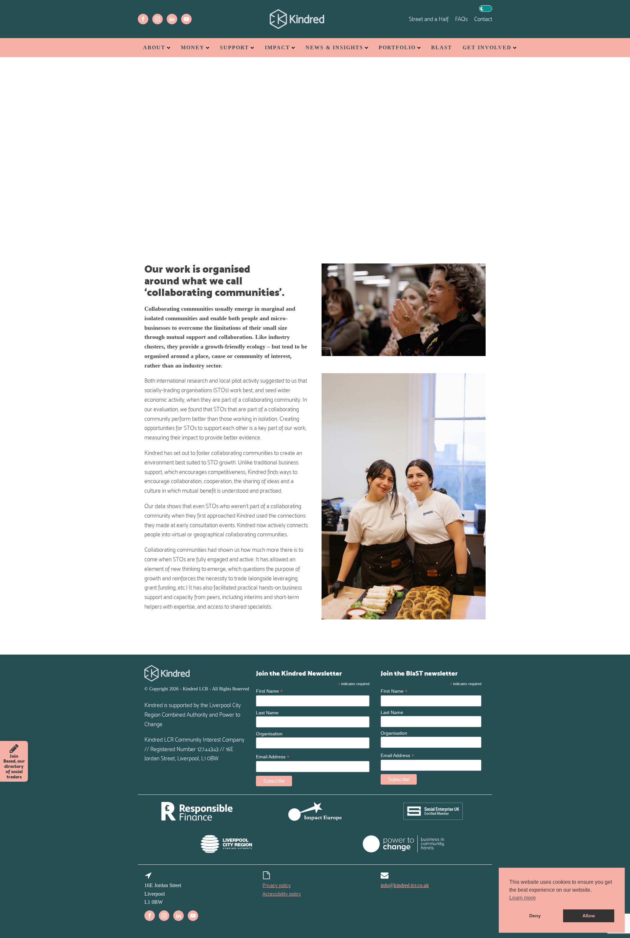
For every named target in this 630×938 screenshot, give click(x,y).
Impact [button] (277, 47)
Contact (483, 19)
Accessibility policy (281, 894)
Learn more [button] (522, 898)
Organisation (269, 733)
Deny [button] (535, 915)
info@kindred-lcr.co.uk (405, 885)
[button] (485, 8)
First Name (269, 691)
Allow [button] (588, 915)
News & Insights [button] (334, 47)
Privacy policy (276, 885)
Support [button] (234, 47)
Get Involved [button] (487, 47)
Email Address (272, 757)
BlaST (441, 47)
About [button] (154, 47)
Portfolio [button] (397, 47)
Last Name (267, 712)
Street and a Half (429, 19)
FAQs (461, 19)
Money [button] (192, 47)
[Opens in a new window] (143, 19)
